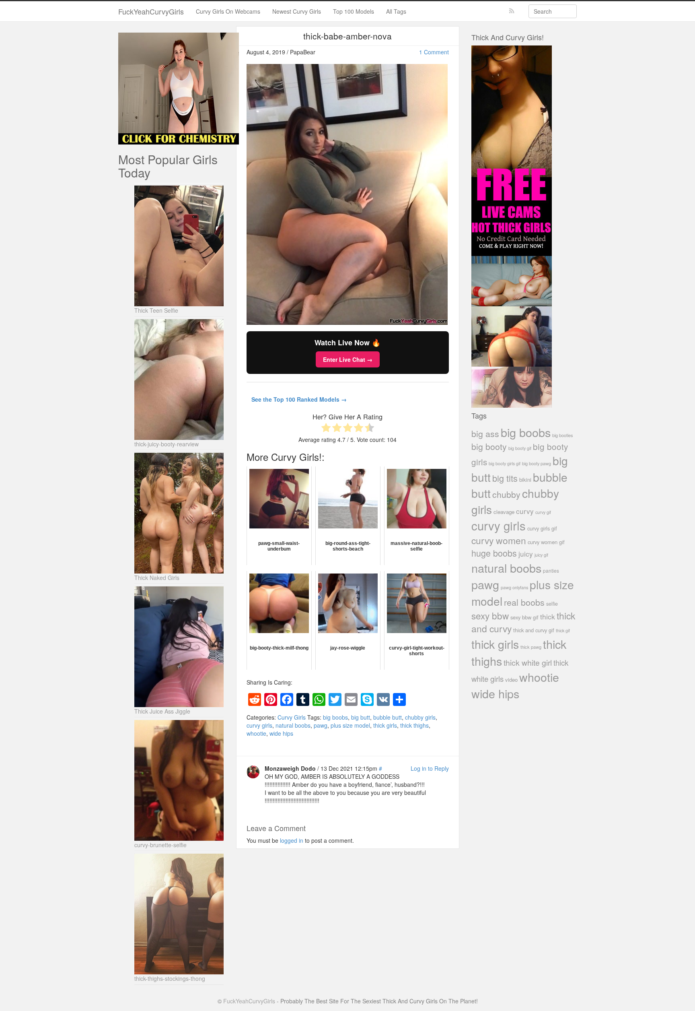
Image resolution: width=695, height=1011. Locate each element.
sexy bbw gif (524, 617)
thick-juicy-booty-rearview (166, 444)
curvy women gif (546, 542)
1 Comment (434, 52)
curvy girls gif (542, 528)
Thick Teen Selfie (156, 310)
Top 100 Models (353, 11)
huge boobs (494, 553)
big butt (360, 717)
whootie (256, 733)
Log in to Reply (430, 768)
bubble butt (387, 717)
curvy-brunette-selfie (160, 845)
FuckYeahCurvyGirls (151, 11)
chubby (506, 494)
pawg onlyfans (514, 587)
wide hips (281, 733)
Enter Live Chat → (347, 359)
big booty (489, 446)
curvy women (498, 540)
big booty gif (519, 448)
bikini (525, 479)
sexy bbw (490, 615)
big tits (505, 478)
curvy (525, 511)
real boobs (524, 602)
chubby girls (420, 717)
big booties (562, 435)
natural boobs (293, 725)
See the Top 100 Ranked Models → (299, 399)
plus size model (350, 725)
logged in (291, 840)
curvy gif (543, 512)
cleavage (503, 512)
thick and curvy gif (533, 630)
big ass (485, 433)
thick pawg (530, 647)
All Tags (396, 11)
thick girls (385, 725)
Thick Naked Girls (156, 578)
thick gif (563, 630)
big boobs (335, 717)
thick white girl (528, 662)
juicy (525, 554)
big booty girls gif (504, 463)
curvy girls (259, 725)
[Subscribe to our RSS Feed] (511, 11)
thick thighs (414, 725)
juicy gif (541, 555)
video (511, 679)
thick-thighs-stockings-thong (169, 978)
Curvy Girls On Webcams (228, 11)
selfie (552, 603)
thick (547, 616)
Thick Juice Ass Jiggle (162, 711)
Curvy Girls (292, 717)
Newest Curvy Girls (296, 11)
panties (551, 570)
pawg (320, 725)
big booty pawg (536, 463)
